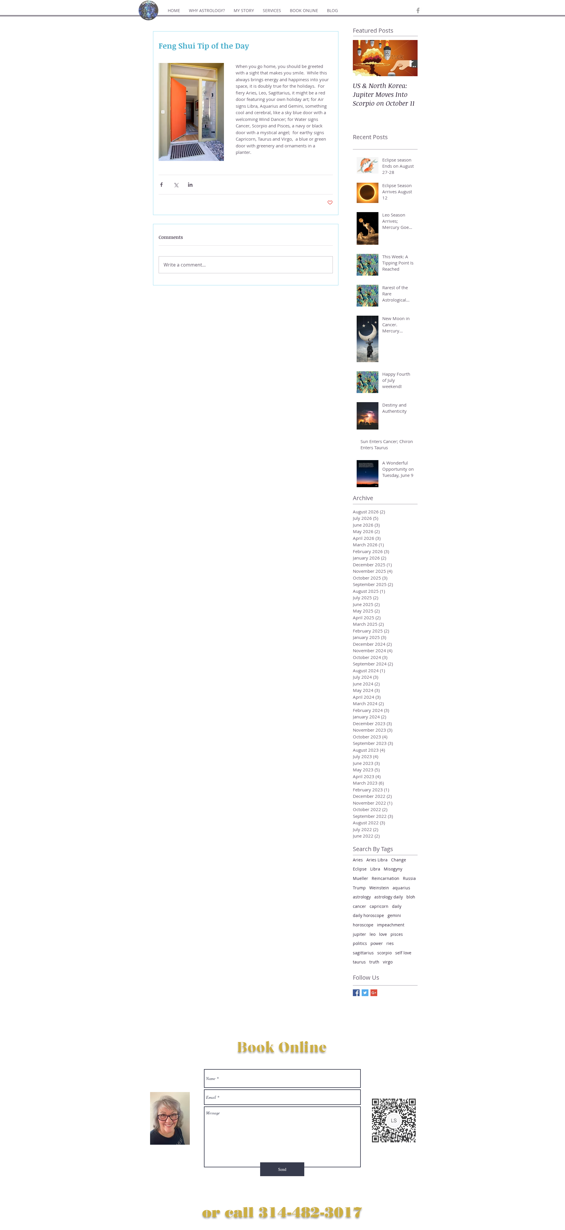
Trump (359, 888)
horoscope (363, 925)
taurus (359, 962)
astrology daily (388, 897)
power (376, 943)
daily (396, 906)
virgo (388, 962)
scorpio (384, 953)
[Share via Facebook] (161, 184)
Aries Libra (377, 860)
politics (360, 943)
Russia (409, 878)
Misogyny (393, 869)
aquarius (401, 888)
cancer (359, 906)
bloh (410, 897)
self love (403, 953)
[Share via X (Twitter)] (176, 184)
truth (374, 962)
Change (398, 860)
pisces (396, 934)
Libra (375, 869)
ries (390, 943)
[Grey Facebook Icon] (418, 10)
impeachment (390, 925)
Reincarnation (385, 878)
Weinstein (379, 888)
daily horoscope (368, 915)
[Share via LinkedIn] (190, 184)
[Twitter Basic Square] (365, 992)
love (383, 934)
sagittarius (363, 953)
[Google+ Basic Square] (373, 992)
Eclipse (360, 869)
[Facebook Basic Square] (356, 992)
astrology (362, 897)
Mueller (360, 878)
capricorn (379, 906)
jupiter (359, 934)
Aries (358, 860)
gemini (394, 915)
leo (372, 934)
